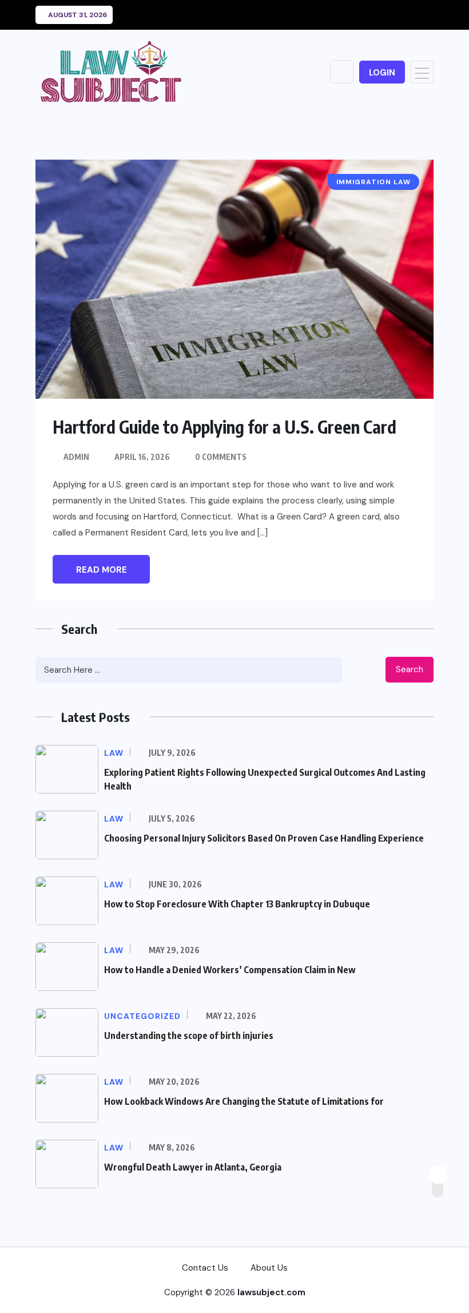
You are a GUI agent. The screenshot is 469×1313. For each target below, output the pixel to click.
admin (76, 457)
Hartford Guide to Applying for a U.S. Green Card (224, 427)
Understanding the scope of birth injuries (188, 1035)
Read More (101, 570)
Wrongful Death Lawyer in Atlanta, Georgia (192, 1167)
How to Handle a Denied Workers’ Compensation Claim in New (230, 969)
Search (409, 669)
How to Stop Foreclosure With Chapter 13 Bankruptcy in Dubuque (237, 904)
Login (382, 72)
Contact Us (205, 1268)
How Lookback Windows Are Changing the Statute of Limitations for (244, 1101)
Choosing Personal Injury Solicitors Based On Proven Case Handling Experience (264, 838)
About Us (269, 1268)
